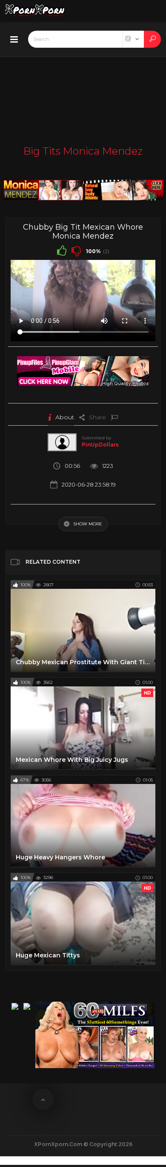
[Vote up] (61, 250)
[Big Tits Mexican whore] (83, 187)
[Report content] (114, 417)
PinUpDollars (100, 444)
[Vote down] (76, 250)
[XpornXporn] (34, 11)
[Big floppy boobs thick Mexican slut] (83, 368)
